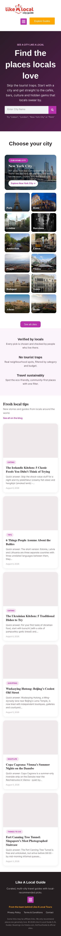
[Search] (52, 110)
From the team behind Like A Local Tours (30, 907)
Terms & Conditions (33, 912)
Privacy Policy (14, 912)
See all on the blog (13, 418)
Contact (49, 912)
